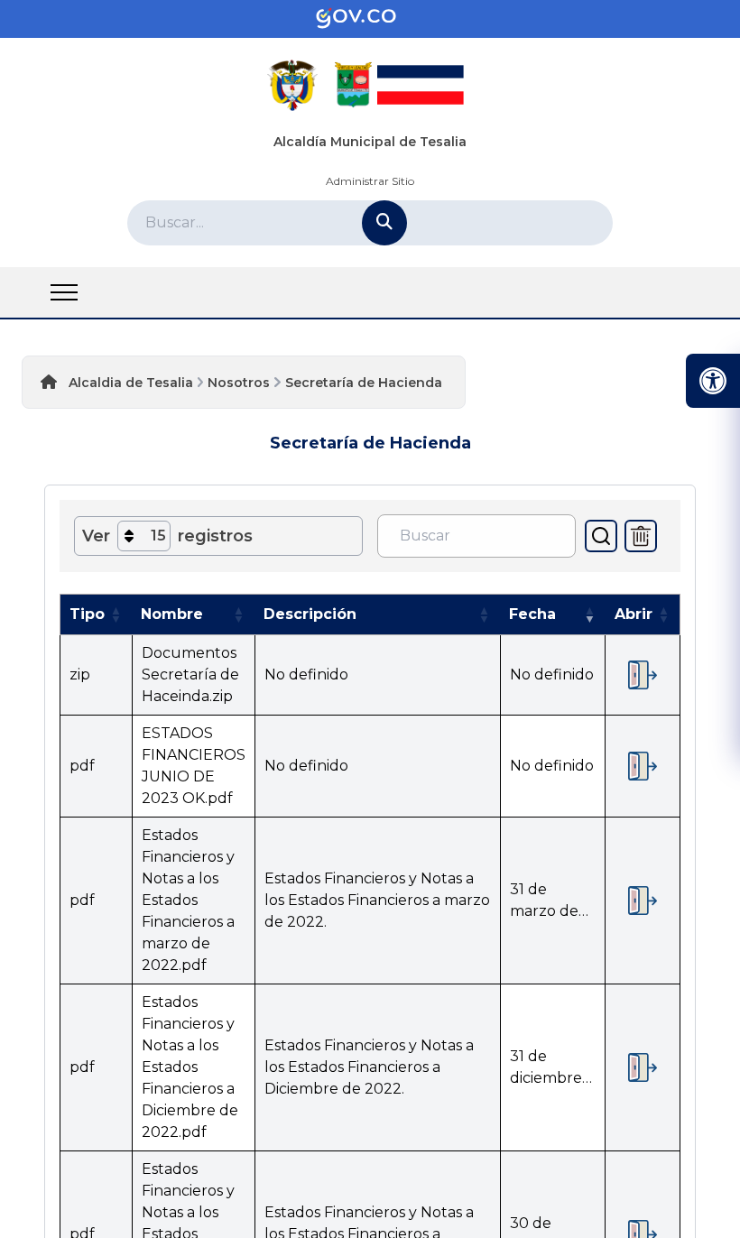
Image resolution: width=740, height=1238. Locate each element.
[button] (115, 614)
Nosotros (239, 382)
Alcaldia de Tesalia (131, 382)
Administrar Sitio (370, 181)
